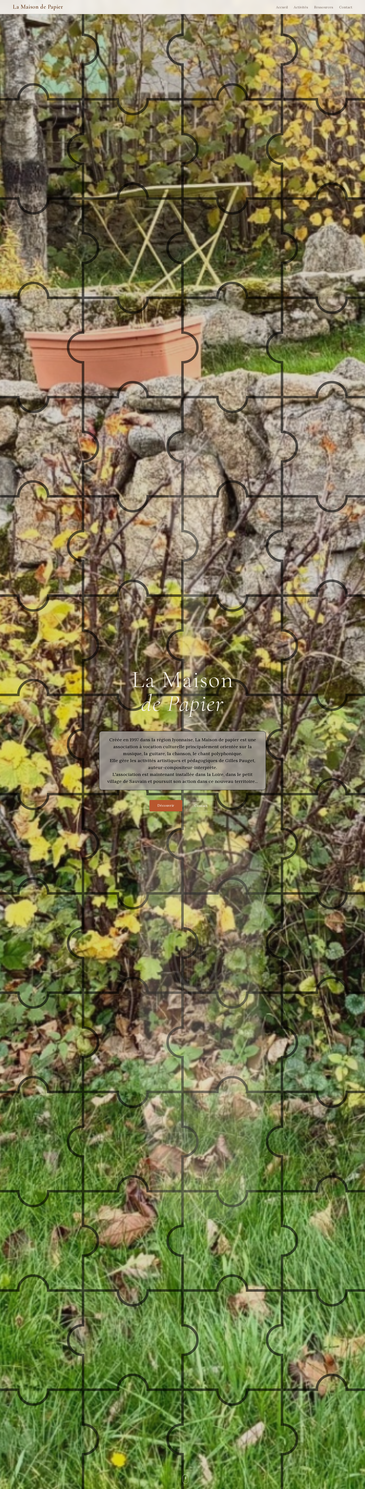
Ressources (323, 7)
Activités (301, 7)
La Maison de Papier (38, 6)
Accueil (282, 7)
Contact (345, 7)
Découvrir (165, 805)
